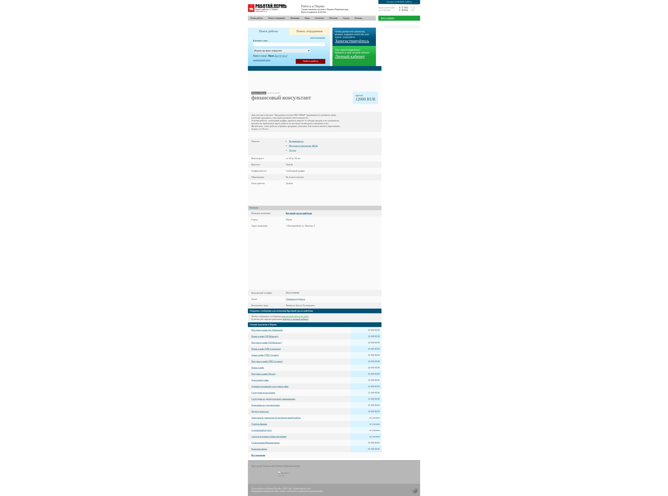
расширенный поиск (262, 60)
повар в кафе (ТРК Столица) (265, 355)
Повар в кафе (257, 367)
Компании (295, 18)
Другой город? (281, 56)
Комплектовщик (259, 449)
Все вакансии (258, 455)
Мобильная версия (292, 466)
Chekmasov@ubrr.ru (295, 299)
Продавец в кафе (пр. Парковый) (267, 330)
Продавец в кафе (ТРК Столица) (267, 361)
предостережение (317, 38)
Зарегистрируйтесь (352, 41)
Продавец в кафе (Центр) (263, 374)
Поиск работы (256, 18)
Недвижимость (296, 141)
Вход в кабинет (387, 18)
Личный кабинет (350, 56)
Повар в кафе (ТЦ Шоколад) (264, 336)
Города (346, 18)
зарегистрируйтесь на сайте (295, 316)
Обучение (333, 18)
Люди (307, 18)
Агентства (319, 18)
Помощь (358, 18)
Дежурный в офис (260, 380)
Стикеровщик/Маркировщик (265, 442)
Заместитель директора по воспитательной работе (276, 417)
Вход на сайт (257, 466)
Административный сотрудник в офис (270, 386)
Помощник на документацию (265, 405)
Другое (292, 150)
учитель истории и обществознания (268, 436)
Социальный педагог (261, 430)
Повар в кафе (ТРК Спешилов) (266, 349)
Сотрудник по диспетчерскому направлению (273, 399)
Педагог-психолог (260, 411)
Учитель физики (259, 424)
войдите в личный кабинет (296, 319)
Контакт (279, 466)
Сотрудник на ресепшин (263, 392)
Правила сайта (269, 466)
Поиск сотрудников (276, 18)
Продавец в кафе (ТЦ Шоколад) (266, 342)
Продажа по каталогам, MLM (303, 145)
